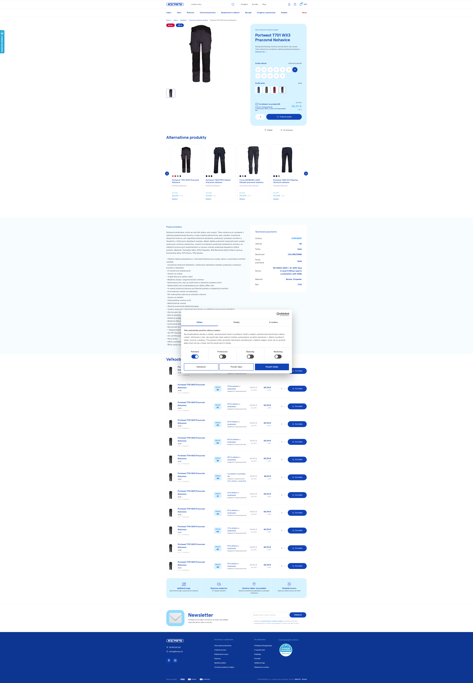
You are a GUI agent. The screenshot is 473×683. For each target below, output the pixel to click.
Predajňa (244, 4)
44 (270, 76)
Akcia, (257, 30)
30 (264, 69)
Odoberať (298, 615)
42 (264, 76)
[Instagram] (175, 660)
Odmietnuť (201, 367)
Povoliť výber (236, 367)
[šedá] (282, 89)
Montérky (183, 20)
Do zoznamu (288, 130)
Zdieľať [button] (269, 130)
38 (289, 69)
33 (276, 69)
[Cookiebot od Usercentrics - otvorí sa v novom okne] (278, 314)
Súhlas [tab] (200, 322)
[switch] (222, 357)
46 (276, 76)
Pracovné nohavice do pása (198, 20)
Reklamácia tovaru (221, 654)
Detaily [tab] (237, 322)
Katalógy (257, 654)
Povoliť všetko (272, 367)
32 (270, 69)
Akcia (304, 13)
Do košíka (298, 371)
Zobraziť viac (260, 52)
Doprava (217, 658)
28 (258, 69)
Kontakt (255, 4)
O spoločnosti (259, 650)
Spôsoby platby (220, 663)
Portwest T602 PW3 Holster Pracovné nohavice (218, 181)
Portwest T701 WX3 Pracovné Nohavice (185, 181)
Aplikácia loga (259, 663)
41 (258, 76)
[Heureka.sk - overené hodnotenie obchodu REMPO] (285, 650)
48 (282, 76)
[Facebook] (168, 660)
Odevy (176, 20)
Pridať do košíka (286, 117)
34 (282, 69)
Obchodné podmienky (222, 646)
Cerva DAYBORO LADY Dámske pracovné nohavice (251, 181)
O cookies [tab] (273, 322)
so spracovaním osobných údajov (271, 621)
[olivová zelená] (266, 89)
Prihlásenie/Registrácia (263, 646)
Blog (264, 4)
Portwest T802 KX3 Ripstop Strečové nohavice (285, 181)
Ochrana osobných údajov (224, 667)
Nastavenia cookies (261, 667)
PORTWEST (297, 238)
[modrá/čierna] (259, 89)
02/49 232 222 (175, 647)
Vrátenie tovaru (220, 650)
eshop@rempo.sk (176, 651)
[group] (186, 173)
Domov (168, 20)
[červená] (274, 89)
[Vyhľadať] (233, 4)
